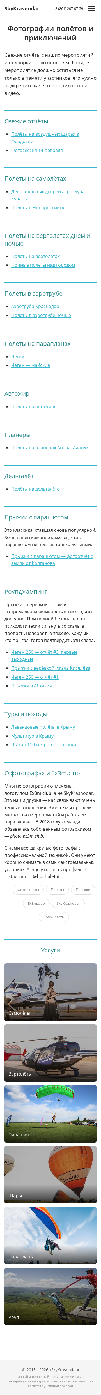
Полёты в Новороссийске (39, 207)
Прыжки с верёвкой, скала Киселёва (50, 668)
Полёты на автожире (34, 406)
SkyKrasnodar (21, 8)
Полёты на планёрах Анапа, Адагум (49, 448)
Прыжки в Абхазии (31, 686)
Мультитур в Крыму (32, 736)
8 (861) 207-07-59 (69, 8)
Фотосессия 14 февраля (37, 150)
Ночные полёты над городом (43, 265)
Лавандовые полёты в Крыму (43, 727)
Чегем (18, 356)
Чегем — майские (30, 365)
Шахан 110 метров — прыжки (43, 745)
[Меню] (91, 8)
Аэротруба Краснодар (35, 306)
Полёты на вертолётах (35, 256)
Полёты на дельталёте (35, 489)
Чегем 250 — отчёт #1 (35, 677)
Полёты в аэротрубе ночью (41, 315)
